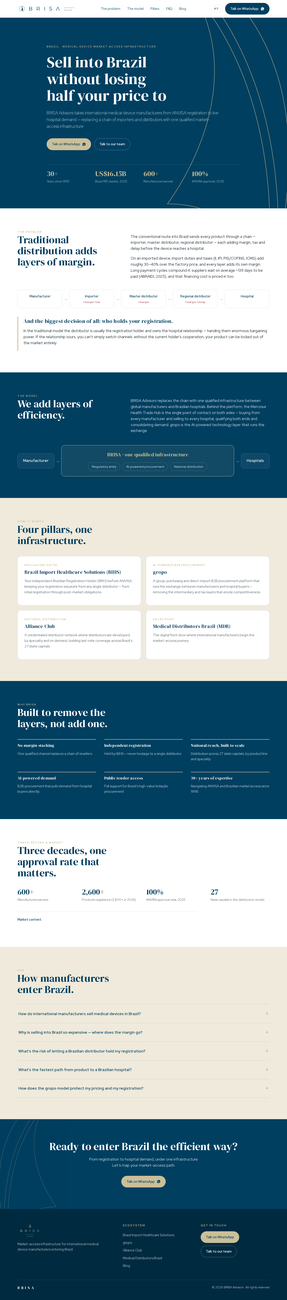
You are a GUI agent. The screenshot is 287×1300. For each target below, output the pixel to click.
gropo (127, 1242)
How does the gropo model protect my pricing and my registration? (143, 1088)
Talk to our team (112, 144)
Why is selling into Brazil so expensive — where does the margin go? (143, 1032)
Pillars (154, 8)
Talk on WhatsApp (244, 8)
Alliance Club (132, 1250)
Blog (182, 8)
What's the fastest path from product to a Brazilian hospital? (143, 1069)
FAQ (169, 8)
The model (135, 8)
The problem (110, 8)
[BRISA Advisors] (46, 9)
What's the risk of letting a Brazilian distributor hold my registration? (143, 1050)
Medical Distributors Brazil (142, 1258)
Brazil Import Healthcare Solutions (148, 1235)
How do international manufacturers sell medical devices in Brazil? (143, 1013)
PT (216, 9)
